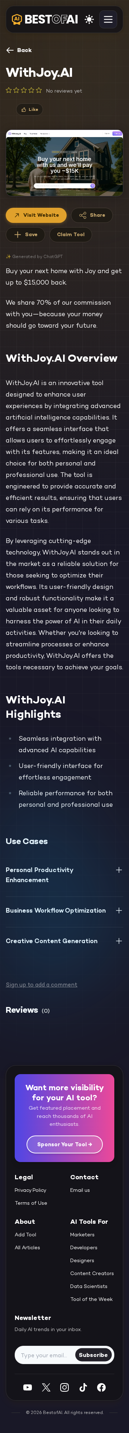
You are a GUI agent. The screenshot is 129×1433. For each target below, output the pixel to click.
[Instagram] (64, 1387)
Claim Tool (71, 234)
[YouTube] (27, 1387)
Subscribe (93, 1354)
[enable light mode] (89, 19)
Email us (80, 1190)
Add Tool (25, 1234)
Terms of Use (31, 1203)
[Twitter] (46, 1387)
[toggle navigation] (108, 19)
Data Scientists (89, 1286)
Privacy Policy (30, 1190)
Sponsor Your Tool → (64, 1144)
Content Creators (92, 1273)
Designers (82, 1260)
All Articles (27, 1247)
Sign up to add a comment (41, 984)
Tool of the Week (91, 1299)
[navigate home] (45, 19)
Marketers (82, 1234)
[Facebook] (101, 1387)
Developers (83, 1247)
